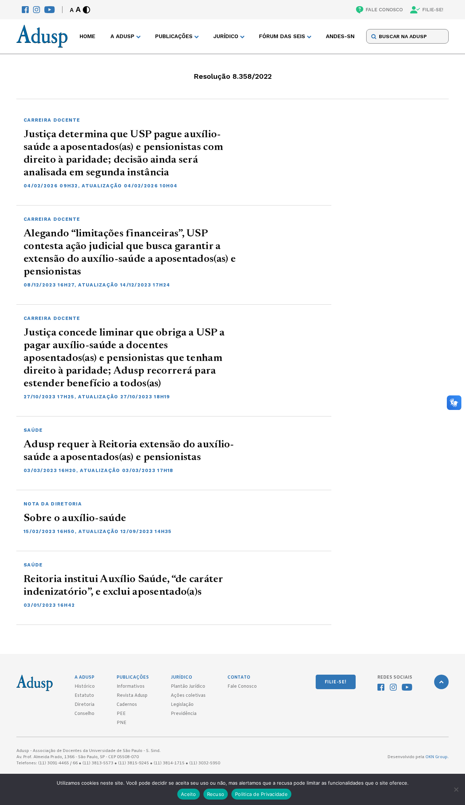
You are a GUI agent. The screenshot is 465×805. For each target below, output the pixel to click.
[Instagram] (36, 9)
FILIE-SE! (432, 9)
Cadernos (127, 705)
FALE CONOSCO (384, 9)
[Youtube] (49, 9)
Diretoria (84, 705)
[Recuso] (456, 789)
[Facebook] (25, 9)
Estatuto (84, 696)
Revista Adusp (132, 696)
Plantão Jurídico (188, 687)
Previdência (184, 714)
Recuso (216, 794)
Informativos (131, 687)
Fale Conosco (242, 687)
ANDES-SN (340, 36)
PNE (121, 723)
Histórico (84, 687)
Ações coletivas (188, 696)
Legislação (182, 705)
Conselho (84, 714)
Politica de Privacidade (261, 794)
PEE (121, 714)
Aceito (188, 794)
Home (87, 36)
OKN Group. (437, 757)
